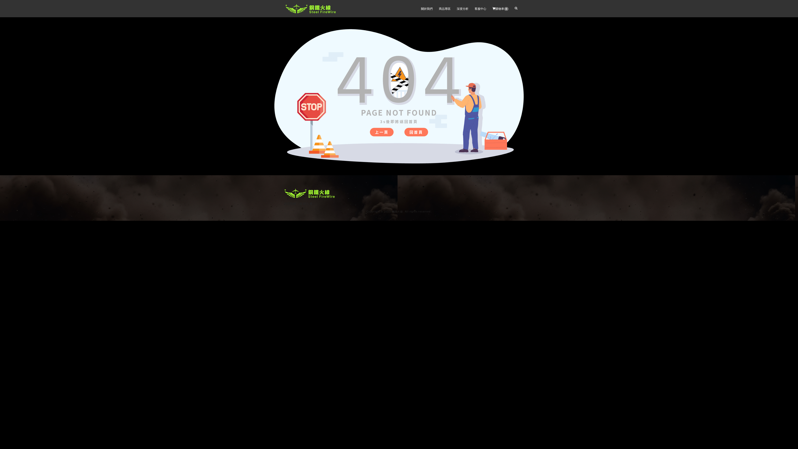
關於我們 (427, 8)
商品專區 (445, 8)
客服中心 (480, 8)
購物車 (501, 8)
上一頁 (382, 132)
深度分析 (462, 8)
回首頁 (416, 132)
